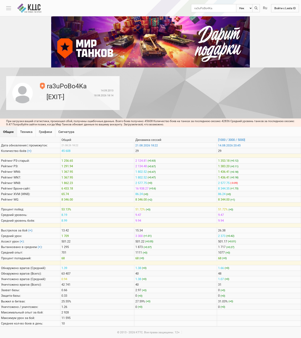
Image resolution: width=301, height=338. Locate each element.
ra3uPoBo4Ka (67, 86)
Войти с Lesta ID (285, 8)
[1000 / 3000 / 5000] (231, 140)
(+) (29, 151)
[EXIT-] (55, 97)
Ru (265, 8)
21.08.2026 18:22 (146, 145)
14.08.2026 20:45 (229, 145)
